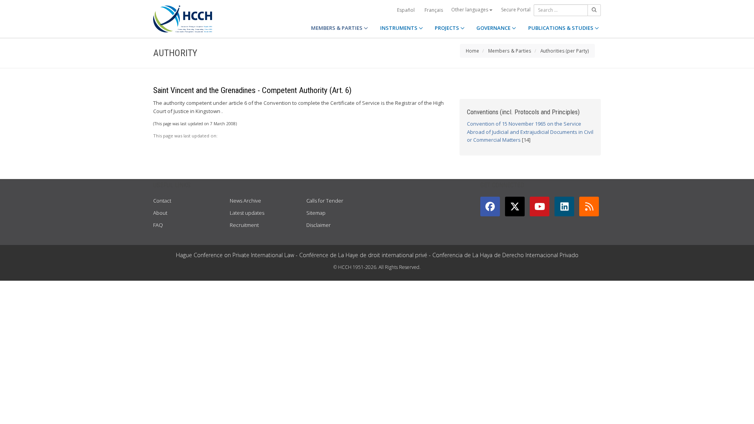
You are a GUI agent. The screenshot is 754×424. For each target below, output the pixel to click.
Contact (162, 200)
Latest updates (247, 212)
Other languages (470, 9)
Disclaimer (318, 224)
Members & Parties (509, 51)
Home (472, 51)
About (160, 212)
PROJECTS (447, 27)
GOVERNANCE (494, 27)
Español (406, 10)
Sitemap (316, 212)
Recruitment (244, 224)
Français (434, 10)
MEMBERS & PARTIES (337, 27)
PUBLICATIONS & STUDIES (561, 27)
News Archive (245, 200)
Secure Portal (516, 9)
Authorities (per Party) (564, 51)
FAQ (158, 224)
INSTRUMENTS (399, 27)
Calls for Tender (324, 200)
